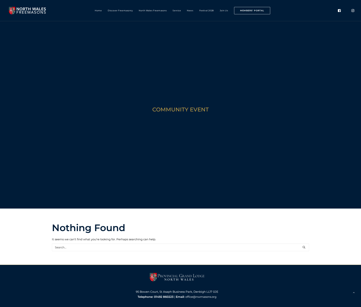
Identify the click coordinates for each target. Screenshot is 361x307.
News (190, 10)
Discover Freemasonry (120, 10)
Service (177, 10)
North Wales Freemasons (153, 10)
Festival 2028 (206, 10)
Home (98, 10)
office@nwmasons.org (200, 297)
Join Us (224, 10)
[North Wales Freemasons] (27, 10)
